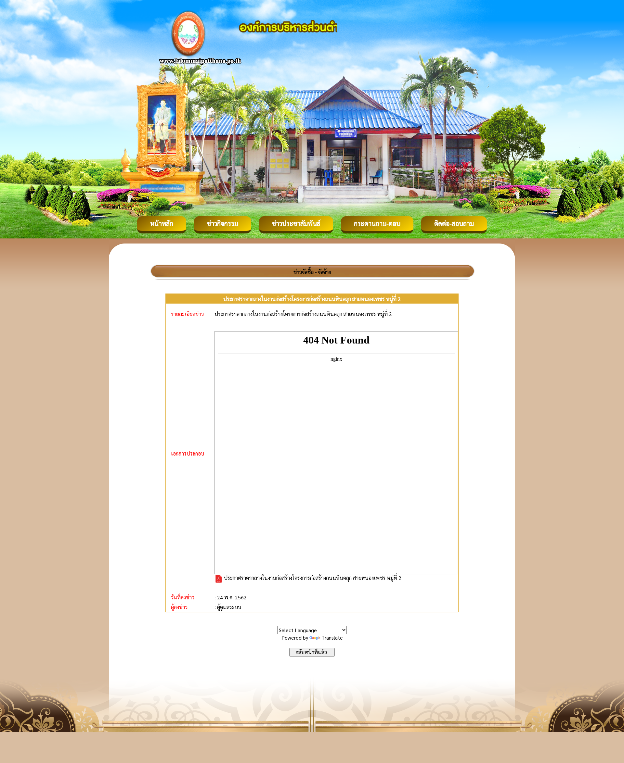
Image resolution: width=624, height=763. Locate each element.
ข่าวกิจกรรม (222, 223)
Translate (332, 637)
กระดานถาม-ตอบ (377, 223)
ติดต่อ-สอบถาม (454, 223)
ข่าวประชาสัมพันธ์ (296, 223)
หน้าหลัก (161, 223)
